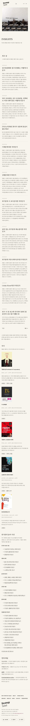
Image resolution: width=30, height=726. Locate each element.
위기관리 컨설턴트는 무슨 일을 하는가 (12, 618)
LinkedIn (6, 719)
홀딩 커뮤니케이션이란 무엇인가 (11, 562)
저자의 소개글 (9, 383)
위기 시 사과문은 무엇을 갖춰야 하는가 (12, 580)
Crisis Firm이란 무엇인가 (11, 285)
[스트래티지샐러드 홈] (6, 4)
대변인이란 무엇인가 (8, 593)
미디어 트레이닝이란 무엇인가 (11, 605)
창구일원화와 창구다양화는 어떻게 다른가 (15, 69)
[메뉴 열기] (16, 4)
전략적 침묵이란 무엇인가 (10, 564)
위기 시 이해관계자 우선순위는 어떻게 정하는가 (14, 595)
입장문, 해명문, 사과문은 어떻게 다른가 (12, 577)
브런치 (3, 672)
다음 (26, 328)
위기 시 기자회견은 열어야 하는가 (11, 623)
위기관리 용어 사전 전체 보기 (7, 651)
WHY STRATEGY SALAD (6, 695)
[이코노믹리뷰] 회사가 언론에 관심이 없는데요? (14, 127)
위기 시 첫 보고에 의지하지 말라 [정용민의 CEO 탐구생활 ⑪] (14, 313)
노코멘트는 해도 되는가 (9, 570)
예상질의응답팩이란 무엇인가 (10, 582)
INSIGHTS (9, 698)
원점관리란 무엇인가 (8, 554)
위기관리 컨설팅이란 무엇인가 (11, 615)
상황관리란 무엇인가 (9, 175)
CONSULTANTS (20, 695)
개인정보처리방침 (24, 698)
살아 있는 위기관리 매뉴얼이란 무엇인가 (14, 230)
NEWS (13, 698)
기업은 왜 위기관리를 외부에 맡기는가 (12, 621)
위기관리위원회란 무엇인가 (10, 590)
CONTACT (18, 698)
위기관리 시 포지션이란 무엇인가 (13, 201)
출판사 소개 (8, 490)
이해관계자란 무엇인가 (10, 147)
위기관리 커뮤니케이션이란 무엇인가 (14, 259)
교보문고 (3, 383)
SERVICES (4, 698)
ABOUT (14, 695)
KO (23, 3)
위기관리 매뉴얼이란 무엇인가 (11, 603)
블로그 (14, 719)
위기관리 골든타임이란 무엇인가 (11, 552)
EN (26, 3)
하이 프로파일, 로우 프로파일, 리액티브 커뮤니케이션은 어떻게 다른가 (15, 99)
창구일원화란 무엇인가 (9, 567)
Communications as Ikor (8, 677)
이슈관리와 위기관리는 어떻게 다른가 (12, 549)
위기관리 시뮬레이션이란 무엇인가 (11, 608)
